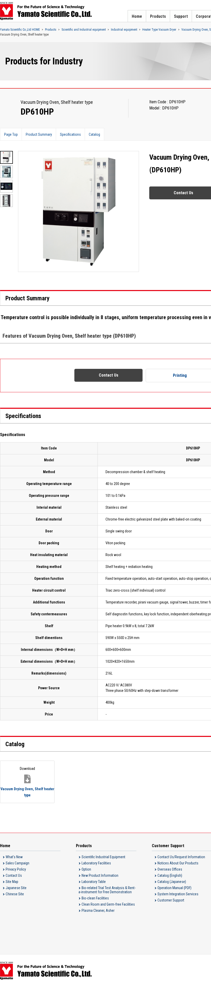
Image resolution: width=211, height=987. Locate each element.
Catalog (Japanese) (171, 882)
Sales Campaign (17, 863)
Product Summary (39, 134)
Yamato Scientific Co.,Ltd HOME (20, 29)
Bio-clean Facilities (95, 898)
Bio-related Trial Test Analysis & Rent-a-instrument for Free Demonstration (107, 890)
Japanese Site (16, 888)
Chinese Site (15, 894)
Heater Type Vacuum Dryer (159, 29)
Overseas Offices (169, 869)
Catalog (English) (169, 875)
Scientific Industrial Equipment (103, 857)
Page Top (11, 134)
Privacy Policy (16, 869)
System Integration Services (177, 894)
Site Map (12, 882)
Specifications (70, 134)
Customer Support (170, 900)
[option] (78, 211)
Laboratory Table (94, 882)
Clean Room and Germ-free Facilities (108, 904)
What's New (14, 857)
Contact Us (108, 375)
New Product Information (100, 875)
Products (158, 16)
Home (137, 16)
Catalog (94, 134)
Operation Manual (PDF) (174, 888)
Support (181, 16)
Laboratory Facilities (96, 863)
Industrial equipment (124, 29)
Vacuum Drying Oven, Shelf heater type (27, 781)
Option (86, 869)
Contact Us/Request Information (181, 857)
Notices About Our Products (177, 863)
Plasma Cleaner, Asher (98, 910)
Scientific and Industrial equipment (83, 29)
